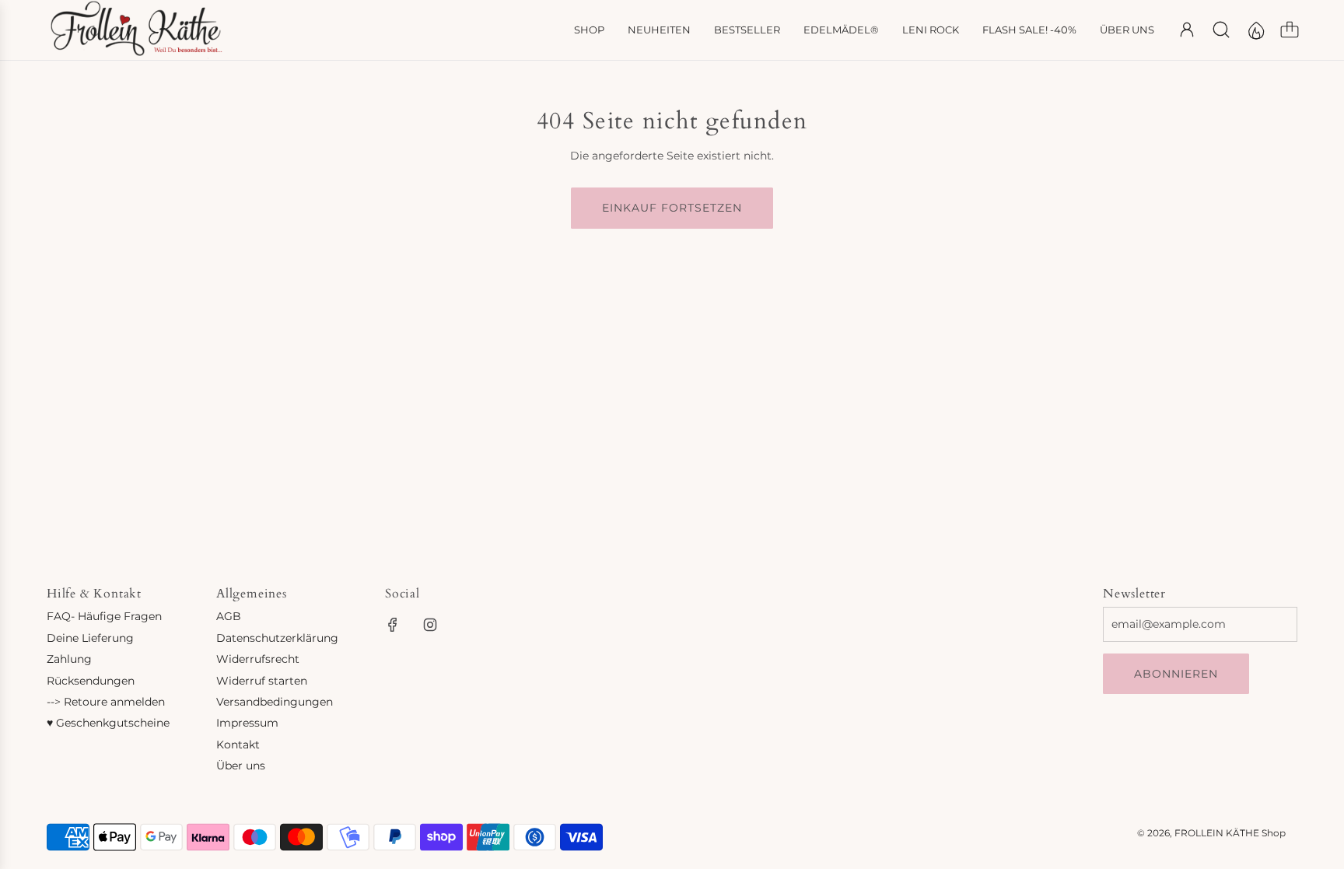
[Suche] (1221, 29)
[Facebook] (393, 625)
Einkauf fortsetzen (672, 208)
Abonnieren (1176, 674)
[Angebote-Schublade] (1255, 29)
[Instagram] (430, 625)
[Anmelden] (1187, 29)
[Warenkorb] (1289, 29)
